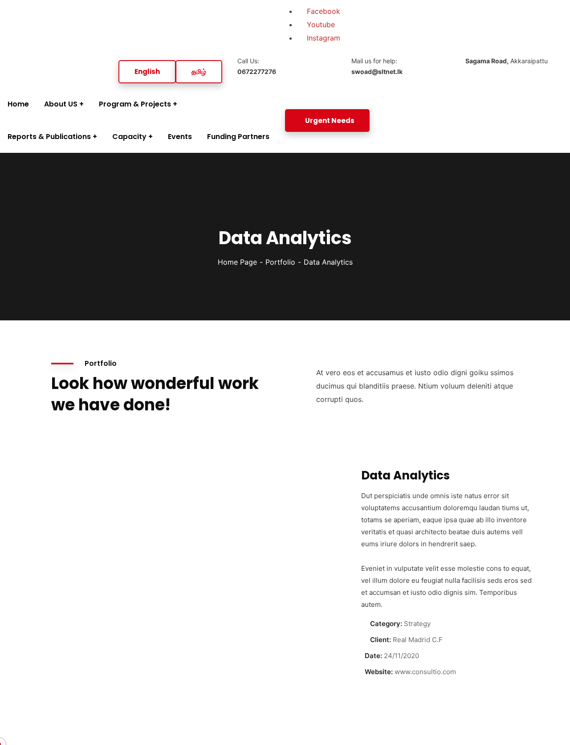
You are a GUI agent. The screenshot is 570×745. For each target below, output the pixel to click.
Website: (379, 671)
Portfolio (280, 262)
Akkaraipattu (506, 61)
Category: (386, 623)
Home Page (237, 262)
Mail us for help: (377, 66)
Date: (373, 655)
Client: (380, 639)
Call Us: (256, 66)
